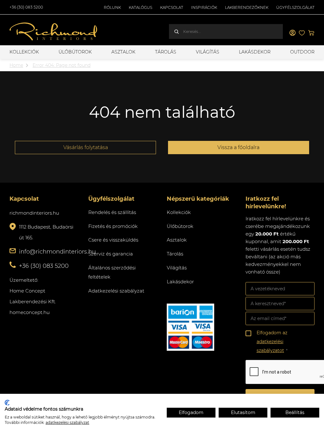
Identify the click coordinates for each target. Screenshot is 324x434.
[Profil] (292, 33)
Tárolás (165, 52)
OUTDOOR (302, 52)
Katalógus (140, 7)
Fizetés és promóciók (113, 226)
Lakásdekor (255, 52)
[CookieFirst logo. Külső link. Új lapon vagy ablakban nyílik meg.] (7, 403)
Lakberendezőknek (246, 7)
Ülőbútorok (75, 52)
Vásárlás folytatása (85, 147)
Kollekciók (24, 52)
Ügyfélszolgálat (295, 7)
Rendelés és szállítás (112, 212)
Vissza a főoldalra (238, 147)
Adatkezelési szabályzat (116, 291)
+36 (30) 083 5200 (26, 7)
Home (16, 65)
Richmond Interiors (53, 31)
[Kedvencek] (302, 33)
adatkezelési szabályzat (67, 422)
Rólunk (112, 7)
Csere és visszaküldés (113, 240)
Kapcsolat (171, 7)
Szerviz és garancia (110, 254)
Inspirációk (204, 7)
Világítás (207, 52)
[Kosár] (311, 33)
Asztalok (123, 52)
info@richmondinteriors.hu (57, 251)
